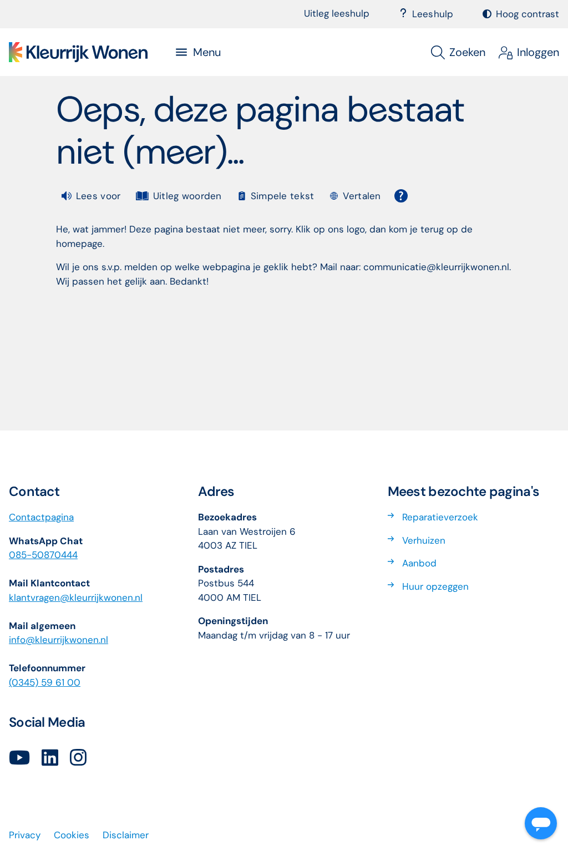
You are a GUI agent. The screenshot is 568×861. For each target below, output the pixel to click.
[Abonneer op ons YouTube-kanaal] (19, 758)
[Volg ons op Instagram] (78, 758)
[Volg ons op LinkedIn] (50, 758)
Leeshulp (433, 14)
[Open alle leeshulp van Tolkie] (401, 195)
